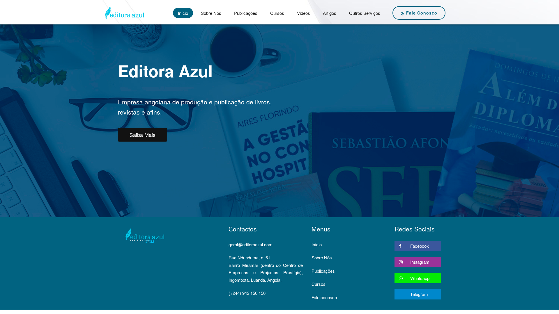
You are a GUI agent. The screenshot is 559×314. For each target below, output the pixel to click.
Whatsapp (419, 278)
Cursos (277, 13)
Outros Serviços (364, 13)
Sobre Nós (211, 13)
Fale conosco (421, 13)
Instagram (419, 262)
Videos (303, 13)
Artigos (329, 13)
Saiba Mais (142, 134)
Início (183, 13)
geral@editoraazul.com (251, 244)
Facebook (419, 246)
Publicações (245, 13)
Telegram (418, 294)
